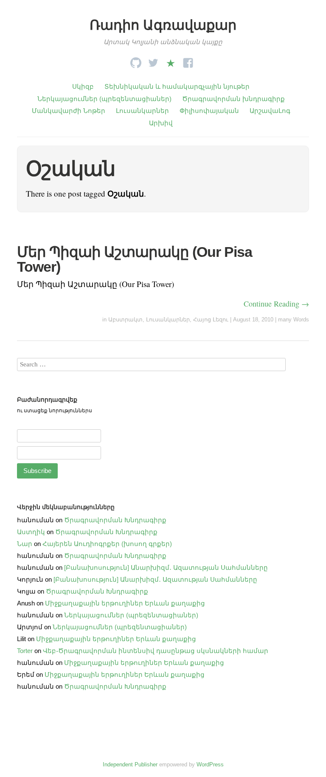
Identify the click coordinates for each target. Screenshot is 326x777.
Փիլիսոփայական (209, 110)
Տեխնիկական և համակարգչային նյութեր (177, 86)
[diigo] (170, 60)
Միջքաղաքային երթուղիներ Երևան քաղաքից (125, 603)
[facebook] (188, 60)
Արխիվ (161, 123)
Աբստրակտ (125, 319)
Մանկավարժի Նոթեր (68, 110)
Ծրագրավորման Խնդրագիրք (115, 520)
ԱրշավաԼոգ (270, 110)
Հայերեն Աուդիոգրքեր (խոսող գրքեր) (107, 543)
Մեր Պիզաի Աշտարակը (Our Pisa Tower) (134, 259)
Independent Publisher (130, 764)
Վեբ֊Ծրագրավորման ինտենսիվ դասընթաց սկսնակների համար (155, 650)
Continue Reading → (276, 303)
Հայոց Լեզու (210, 319)
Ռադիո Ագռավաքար (163, 25)
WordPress (210, 764)
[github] (135, 60)
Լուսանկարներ (142, 110)
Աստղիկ (31, 531)
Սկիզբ (83, 86)
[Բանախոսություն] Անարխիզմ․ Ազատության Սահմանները (166, 567)
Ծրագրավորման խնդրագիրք (233, 98)
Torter (25, 650)
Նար (24, 543)
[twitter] (153, 60)
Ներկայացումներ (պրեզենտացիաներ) (104, 98)
